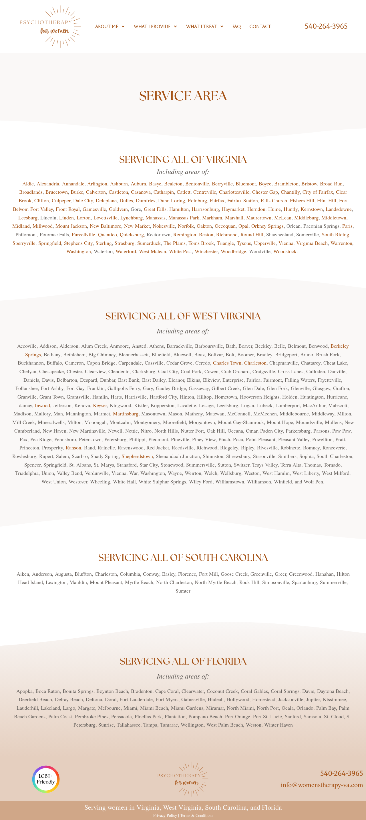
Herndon (256, 208)
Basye (155, 183)
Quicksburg (132, 234)
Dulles (126, 200)
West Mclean (152, 251)
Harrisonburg (205, 208)
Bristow (309, 183)
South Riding (335, 234)
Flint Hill (326, 200)
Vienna (286, 242)
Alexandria (48, 183)
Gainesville (94, 208)
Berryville (222, 183)
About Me (106, 26)
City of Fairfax (318, 191)
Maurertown (258, 217)
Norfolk (186, 225)
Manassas (156, 217)
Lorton (84, 217)
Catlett (183, 191)
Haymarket (233, 208)
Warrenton (341, 242)
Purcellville (83, 234)
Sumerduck (149, 242)
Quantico (107, 234)
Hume (274, 208)
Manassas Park (183, 217)
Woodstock (285, 251)
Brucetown (56, 191)
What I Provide (152, 26)
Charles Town (227, 362)
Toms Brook (201, 242)
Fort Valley (41, 208)
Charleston (255, 362)
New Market (137, 225)
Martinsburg (125, 413)
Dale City (83, 200)
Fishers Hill (302, 200)
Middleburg (306, 217)
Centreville (204, 191)
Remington (184, 234)
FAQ (236, 26)
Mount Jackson (71, 225)
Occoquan (225, 225)
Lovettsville (106, 217)
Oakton (204, 225)
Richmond (227, 234)
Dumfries (145, 200)
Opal (243, 225)
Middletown (333, 217)
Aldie (28, 183)
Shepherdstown (137, 456)
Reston (206, 234)
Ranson (73, 447)
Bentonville (197, 183)
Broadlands (31, 191)
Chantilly (290, 191)
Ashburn (119, 183)
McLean (282, 217)
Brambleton (286, 183)
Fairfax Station (242, 200)
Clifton (41, 200)
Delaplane (106, 200)
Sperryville (24, 242)
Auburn (138, 183)
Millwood (43, 225)
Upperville (265, 242)
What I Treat (201, 26)
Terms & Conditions (196, 815)
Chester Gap (265, 191)
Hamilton (179, 208)
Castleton (118, 191)
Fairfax (217, 200)
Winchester (206, 251)
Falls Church (274, 200)
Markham (212, 217)
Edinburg (197, 200)
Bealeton (173, 183)
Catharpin (164, 191)
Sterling (104, 242)
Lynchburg (131, 217)
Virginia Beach (312, 242)
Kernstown (312, 208)
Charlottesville (234, 191)
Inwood (42, 405)
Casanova (141, 191)
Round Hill (251, 234)
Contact (260, 26)
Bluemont (246, 183)
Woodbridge (233, 251)
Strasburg (124, 242)
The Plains (175, 242)
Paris (347, 225)
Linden (66, 217)
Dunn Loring (171, 200)
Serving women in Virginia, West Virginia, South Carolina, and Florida (183, 807)
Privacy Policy (165, 815)
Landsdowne (339, 208)
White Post (180, 251)
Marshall (234, 217)
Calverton (96, 191)
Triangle (225, 242)
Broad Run (331, 183)
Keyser (100, 405)
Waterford (126, 251)
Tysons (244, 242)
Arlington (97, 183)
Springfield (49, 242)
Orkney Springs (267, 225)
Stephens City (78, 242)
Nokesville (164, 225)
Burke (77, 191)
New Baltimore (105, 225)
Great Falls (155, 208)
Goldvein (118, 208)
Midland (21, 225)
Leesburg (27, 217)
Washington (78, 251)
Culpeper (61, 200)
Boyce (265, 183)
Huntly (291, 208)
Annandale (73, 183)
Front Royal (68, 208)
